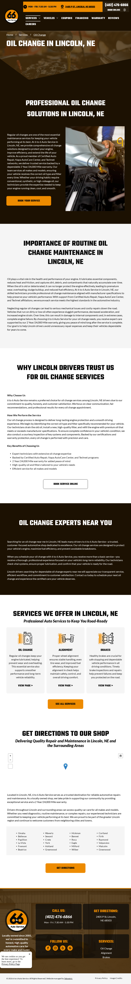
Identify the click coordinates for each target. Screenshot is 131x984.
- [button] (10, 760)
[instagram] (55, 948)
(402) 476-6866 (116, 5)
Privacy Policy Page (11, 964)
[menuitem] (35, 18)
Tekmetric (68, 978)
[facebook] (48, 948)
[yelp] (62, 948)
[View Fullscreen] (10, 766)
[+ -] (65, 770)
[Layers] (121, 756)
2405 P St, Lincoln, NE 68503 (80, 7)
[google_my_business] (70, 948)
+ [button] (10, 756)
